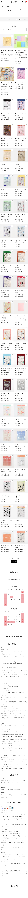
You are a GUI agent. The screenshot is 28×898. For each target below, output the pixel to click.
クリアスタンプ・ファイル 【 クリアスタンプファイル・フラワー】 (21, 318)
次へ (19, 561)
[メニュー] (1, 2)
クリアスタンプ (8, 6)
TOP (2, 6)
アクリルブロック (16, 19)
